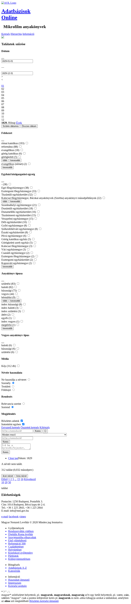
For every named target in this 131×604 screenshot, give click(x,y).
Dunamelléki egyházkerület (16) (19, 211)
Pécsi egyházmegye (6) (14, 235)
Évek (19, 122)
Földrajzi (6, 389)
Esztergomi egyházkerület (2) (17, 259)
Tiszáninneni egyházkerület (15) (19, 215)
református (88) (10, 146)
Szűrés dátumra (10, 126)
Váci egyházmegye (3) (13, 249)
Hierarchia (16, 34)
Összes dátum (29, 126)
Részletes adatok (10, 420)
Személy (6, 383)
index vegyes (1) (10, 321)
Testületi (6, 386)
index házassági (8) (12, 304)
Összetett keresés (30, 427)
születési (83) (8, 283)
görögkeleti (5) (9, 156)
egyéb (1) (6, 318)
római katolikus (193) (13, 143)
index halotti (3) (10, 307)
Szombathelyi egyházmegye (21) (19, 205)
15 (18, 479)
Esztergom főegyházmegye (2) (18, 256)
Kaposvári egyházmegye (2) (16, 263)
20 (6, 482)
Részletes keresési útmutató (44, 601)
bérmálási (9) (8, 297)
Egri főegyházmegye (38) (15, 187)
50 (9, 482)
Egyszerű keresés (10, 427)
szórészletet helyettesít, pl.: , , (42, 594)
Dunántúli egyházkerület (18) (17, 208)
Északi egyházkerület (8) (15, 232)
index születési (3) (11, 311)
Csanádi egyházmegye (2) (15, 252)
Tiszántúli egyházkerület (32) (17, 194)
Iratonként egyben (11, 424)
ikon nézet (8, 476)
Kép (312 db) (9, 366)
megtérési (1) (8, 324)
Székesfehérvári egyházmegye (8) (19, 229)
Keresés (5, 34)
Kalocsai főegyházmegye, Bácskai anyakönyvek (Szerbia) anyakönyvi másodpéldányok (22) (51, 198)
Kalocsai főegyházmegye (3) (17, 246)
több (5, 160)
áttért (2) (6, 314)
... (15, 479)
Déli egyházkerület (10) (14, 222)
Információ (28, 34)
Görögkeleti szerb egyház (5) (17, 242)
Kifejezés (45, 427)
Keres (38, 431)
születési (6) (8, 352)
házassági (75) (9, 290)
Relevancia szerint (11, 403)
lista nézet (21, 476)
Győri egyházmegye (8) (14, 225)
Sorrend (6, 407)
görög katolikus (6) (12, 153)
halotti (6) (6, 345)
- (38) (4, 184)
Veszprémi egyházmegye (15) (17, 218)
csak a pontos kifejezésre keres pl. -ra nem (44, 597)
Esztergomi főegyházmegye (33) (19, 191)
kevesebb (15, 160)
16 (22, 479)
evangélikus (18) (10, 150)
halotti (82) (7, 287)
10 (2, 482)
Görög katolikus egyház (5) (16, 239)
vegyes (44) (8, 294)
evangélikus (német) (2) (14, 164)
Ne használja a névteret (14, 379)
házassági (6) (8, 348)
